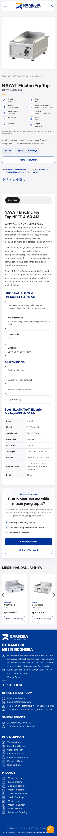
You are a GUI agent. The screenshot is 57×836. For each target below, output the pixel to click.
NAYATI (36, 172)
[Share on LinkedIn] (21, 179)
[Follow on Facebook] (4, 685)
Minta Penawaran (28, 159)
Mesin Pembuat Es (17, 793)
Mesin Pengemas (16, 789)
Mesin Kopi (13, 801)
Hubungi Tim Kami (28, 550)
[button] (5, 5)
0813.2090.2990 (27, 726)
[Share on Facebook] (7, 179)
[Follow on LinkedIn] (17, 685)
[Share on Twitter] (10, 179)
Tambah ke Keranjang (14, 619)
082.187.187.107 (24, 722)
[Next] (53, 600)
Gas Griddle (36, 76)
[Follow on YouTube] (21, 685)
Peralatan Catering (18, 812)
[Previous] (3, 600)
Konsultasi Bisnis (28, 541)
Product (6, 76)
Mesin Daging (15, 781)
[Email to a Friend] (14, 179)
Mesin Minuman (15, 808)
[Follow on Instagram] (7, 685)
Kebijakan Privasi (14, 828)
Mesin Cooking (20, 76)
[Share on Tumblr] (24, 179)
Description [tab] (12, 200)
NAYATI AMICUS (16, 172)
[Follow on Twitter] (10, 685)
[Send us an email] (14, 685)
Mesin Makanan (16, 785)
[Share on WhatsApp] (4, 179)
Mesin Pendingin (16, 804)
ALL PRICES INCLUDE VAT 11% (37, 828)
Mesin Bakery (14, 778)
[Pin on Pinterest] (17, 179)
